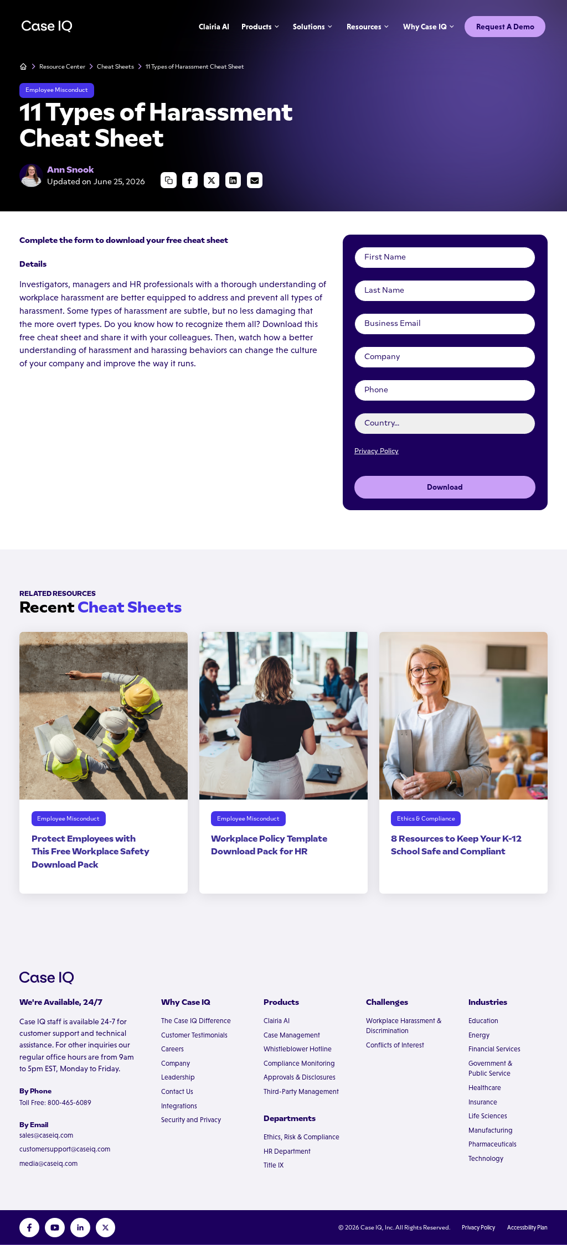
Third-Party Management (301, 1092)
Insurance (482, 1102)
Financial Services (494, 1049)
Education (483, 1021)
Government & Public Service (490, 1069)
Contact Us (177, 1092)
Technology (485, 1159)
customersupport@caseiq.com (64, 1149)
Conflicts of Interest (395, 1045)
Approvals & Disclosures (300, 1077)
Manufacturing (490, 1130)
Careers (172, 1049)
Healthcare (484, 1088)
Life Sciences (487, 1116)
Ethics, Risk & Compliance (301, 1137)
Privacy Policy (376, 451)
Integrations (179, 1106)
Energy (478, 1035)
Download (445, 487)
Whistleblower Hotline (298, 1049)
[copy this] (168, 180)
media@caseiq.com (48, 1164)
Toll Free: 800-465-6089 (55, 1103)
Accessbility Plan (527, 1227)
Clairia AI (277, 1021)
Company (175, 1063)
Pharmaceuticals (492, 1144)
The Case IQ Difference (196, 1021)
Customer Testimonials (194, 1035)
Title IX (274, 1165)
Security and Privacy (191, 1120)
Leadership (178, 1077)
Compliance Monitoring (299, 1063)
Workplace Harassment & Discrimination (403, 1026)
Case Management (292, 1035)
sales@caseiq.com (46, 1135)
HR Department (287, 1151)
